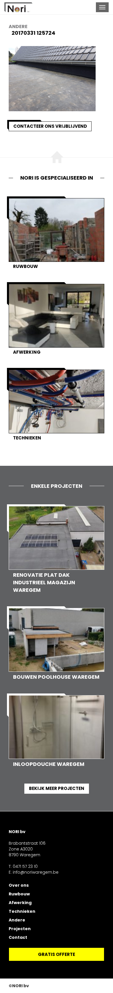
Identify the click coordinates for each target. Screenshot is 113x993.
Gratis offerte (56, 954)
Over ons (19, 885)
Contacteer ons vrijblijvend (50, 126)
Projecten (20, 929)
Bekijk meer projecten (56, 788)
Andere (18, 26)
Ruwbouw (19, 894)
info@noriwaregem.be (36, 872)
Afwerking (20, 903)
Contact (18, 937)
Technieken (22, 911)
